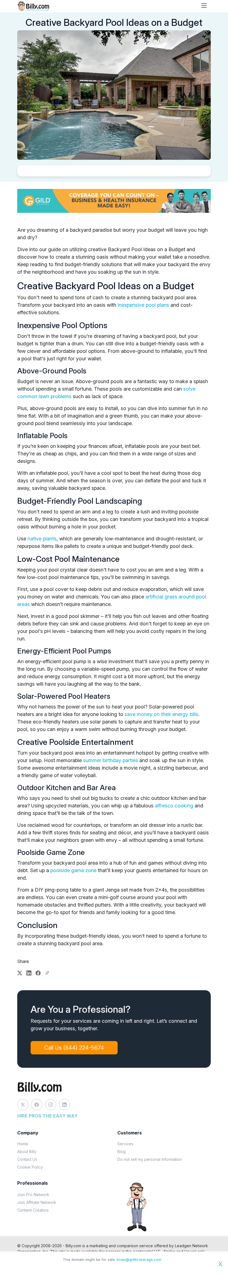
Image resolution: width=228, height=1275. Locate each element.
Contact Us (27, 1159)
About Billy (26, 1151)
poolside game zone (73, 870)
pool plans (157, 305)
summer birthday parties (110, 760)
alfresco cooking (174, 806)
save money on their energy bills (161, 714)
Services (125, 1143)
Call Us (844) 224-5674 (74, 1047)
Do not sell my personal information (149, 1159)
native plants (42, 539)
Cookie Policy (30, 1167)
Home (22, 1143)
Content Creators (33, 1210)
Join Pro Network (33, 1194)
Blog (121, 1151)
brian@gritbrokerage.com (139, 1259)
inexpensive (132, 305)
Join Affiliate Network (36, 1202)
